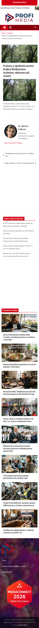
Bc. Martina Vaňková (23, 127)
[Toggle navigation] (10, 27)
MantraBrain (23, 625)
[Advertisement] (19, 190)
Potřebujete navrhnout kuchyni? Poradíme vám (19, 155)
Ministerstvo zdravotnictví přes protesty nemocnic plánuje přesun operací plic (17, 448)
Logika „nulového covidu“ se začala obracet (19, 163)
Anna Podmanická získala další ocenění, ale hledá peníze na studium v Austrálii (19, 337)
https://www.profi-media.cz (13, 143)
